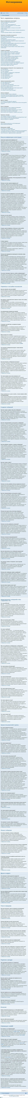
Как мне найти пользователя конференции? (9, 110)
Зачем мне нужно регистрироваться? (8, 22)
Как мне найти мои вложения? (6, 124)
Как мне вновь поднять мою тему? (7, 65)
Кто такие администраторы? (6, 82)
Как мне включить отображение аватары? (9, 44)
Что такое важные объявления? (7, 73)
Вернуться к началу (6, 151)
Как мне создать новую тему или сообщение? (9, 51)
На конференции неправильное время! (8, 39)
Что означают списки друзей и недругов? (8, 101)
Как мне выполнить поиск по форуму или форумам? (11, 107)
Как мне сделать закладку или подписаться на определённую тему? (14, 117)
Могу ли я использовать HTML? (7, 70)
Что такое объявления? (5, 74)
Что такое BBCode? (4, 69)
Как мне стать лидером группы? (7, 86)
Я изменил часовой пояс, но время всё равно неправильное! (12, 40)
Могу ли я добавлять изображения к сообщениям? (10, 72)
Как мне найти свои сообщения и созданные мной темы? (11, 112)
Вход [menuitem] (26, 13)
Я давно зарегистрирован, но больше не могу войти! (11, 27)
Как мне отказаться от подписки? (7, 119)
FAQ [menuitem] (8, 13)
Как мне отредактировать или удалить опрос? (9, 57)
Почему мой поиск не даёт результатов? (8, 108)
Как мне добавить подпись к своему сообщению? (10, 53)
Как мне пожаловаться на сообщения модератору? (10, 61)
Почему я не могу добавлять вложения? (8, 59)
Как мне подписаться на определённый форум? (10, 118)
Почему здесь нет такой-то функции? (8, 129)
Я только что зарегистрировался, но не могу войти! (10, 25)
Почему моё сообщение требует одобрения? (9, 64)
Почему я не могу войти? (5, 26)
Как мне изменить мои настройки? (7, 36)
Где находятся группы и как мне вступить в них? (10, 85)
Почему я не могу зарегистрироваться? (8, 24)
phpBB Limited (16, 1031)
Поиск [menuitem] (26, 15)
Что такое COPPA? (4, 23)
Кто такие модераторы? (5, 83)
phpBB (20, 343)
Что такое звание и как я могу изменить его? (9, 45)
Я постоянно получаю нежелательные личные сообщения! (12, 95)
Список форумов (5, 15)
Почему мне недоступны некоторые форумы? (9, 58)
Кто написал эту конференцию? (7, 128)
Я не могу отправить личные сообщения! (8, 94)
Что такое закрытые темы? (6, 77)
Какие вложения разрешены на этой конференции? (10, 123)
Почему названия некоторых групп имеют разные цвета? (12, 87)
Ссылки (3, 13)
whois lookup (8, 1057)
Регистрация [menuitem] (21, 13)
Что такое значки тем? (5, 78)
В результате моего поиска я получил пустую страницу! (11, 109)
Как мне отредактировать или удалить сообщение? (10, 52)
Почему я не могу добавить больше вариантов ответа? (11, 56)
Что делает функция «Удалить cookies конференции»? (11, 32)
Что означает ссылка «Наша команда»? (8, 90)
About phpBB (22, 1035)
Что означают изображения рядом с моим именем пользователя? (13, 43)
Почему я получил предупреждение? (8, 60)
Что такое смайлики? (5, 71)
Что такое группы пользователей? (7, 84)
